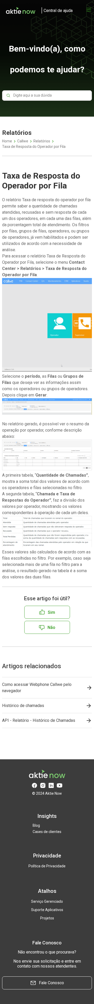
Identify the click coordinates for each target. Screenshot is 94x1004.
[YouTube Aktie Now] (59, 785)
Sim (51, 612)
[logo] (37, 10)
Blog (36, 825)
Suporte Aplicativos (47, 910)
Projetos (47, 918)
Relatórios (41, 141)
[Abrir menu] (89, 10)
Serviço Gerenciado (47, 901)
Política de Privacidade (47, 866)
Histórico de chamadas (23, 705)
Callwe (22, 141)
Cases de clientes (47, 832)
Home (7, 141)
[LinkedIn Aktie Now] (51, 785)
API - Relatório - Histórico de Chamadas (38, 720)
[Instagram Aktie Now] (43, 785)
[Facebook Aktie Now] (34, 785)
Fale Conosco (51, 982)
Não (51, 627)
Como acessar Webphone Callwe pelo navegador (37, 687)
